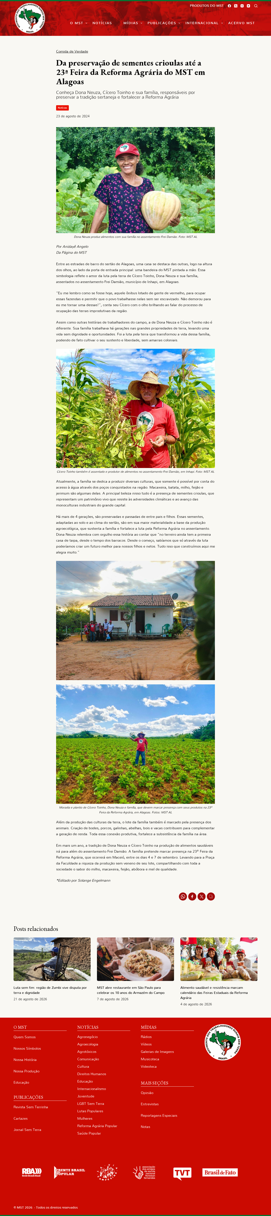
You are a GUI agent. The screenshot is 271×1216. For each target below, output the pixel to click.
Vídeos (146, 1044)
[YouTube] (248, 5)
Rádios (146, 1037)
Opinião (147, 1093)
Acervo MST (241, 23)
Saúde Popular (89, 1133)
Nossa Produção (26, 1071)
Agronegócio (87, 1037)
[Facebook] (229, 5)
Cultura (83, 1066)
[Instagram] (242, 5)
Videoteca (149, 1066)
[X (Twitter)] (235, 5)
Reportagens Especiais (159, 1115)
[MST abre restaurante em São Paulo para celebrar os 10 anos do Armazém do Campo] (135, 959)
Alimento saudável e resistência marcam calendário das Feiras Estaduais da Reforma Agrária (214, 993)
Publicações (162, 23)
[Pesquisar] (255, 5)
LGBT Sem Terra (90, 1103)
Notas (145, 1127)
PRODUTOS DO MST (207, 5)
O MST (76, 23)
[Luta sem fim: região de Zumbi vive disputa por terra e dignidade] (52, 959)
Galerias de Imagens (157, 1051)
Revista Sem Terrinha (31, 1107)
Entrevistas (150, 1104)
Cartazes (21, 1118)
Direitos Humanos (91, 1074)
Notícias (102, 23)
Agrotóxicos (86, 1051)
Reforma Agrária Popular (97, 1126)
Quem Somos (25, 1037)
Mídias (130, 23)
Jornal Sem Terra (27, 1130)
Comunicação (88, 1059)
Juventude (85, 1096)
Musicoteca (150, 1059)
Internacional (202, 23)
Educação (21, 1082)
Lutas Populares (90, 1111)
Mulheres (84, 1118)
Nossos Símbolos (27, 1048)
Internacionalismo (91, 1089)
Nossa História (25, 1060)
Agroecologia (87, 1044)
